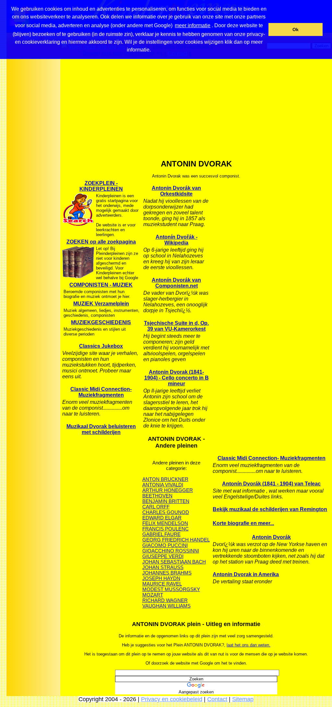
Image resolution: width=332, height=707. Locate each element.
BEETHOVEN (157, 495)
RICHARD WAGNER (165, 600)
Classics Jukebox (101, 346)
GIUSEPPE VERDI (163, 556)
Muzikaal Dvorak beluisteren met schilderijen (101, 429)
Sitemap (243, 699)
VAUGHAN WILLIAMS (166, 606)
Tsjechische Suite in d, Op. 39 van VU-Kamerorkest (176, 326)
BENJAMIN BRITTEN (165, 501)
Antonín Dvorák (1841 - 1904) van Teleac (271, 483)
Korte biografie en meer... (243, 523)
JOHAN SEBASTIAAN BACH (174, 561)
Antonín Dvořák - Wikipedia (176, 239)
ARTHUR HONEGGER (167, 490)
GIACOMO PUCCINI (165, 545)
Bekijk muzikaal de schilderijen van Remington (270, 509)
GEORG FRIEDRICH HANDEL (176, 539)
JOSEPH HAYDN (161, 578)
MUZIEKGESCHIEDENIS (101, 322)
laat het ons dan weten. (248, 645)
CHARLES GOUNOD (165, 512)
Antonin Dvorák (271, 537)
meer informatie (192, 25)
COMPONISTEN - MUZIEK (101, 285)
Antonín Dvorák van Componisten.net (176, 283)
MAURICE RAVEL (162, 584)
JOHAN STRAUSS (163, 567)
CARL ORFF (156, 506)
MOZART (152, 595)
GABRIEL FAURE (161, 534)
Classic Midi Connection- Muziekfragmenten (101, 392)
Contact (217, 699)
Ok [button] (295, 29)
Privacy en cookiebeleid (171, 699)
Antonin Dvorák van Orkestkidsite (176, 191)
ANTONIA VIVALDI (162, 484)
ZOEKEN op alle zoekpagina (101, 242)
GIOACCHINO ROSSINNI (170, 550)
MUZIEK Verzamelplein (101, 303)
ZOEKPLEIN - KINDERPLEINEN (101, 186)
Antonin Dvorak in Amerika (246, 574)
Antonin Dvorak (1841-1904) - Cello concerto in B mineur (176, 377)
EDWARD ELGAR (162, 517)
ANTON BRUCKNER (165, 479)
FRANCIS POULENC (165, 528)
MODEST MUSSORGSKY (171, 589)
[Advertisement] (33, 161)
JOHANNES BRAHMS (167, 573)
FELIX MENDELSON (165, 523)
